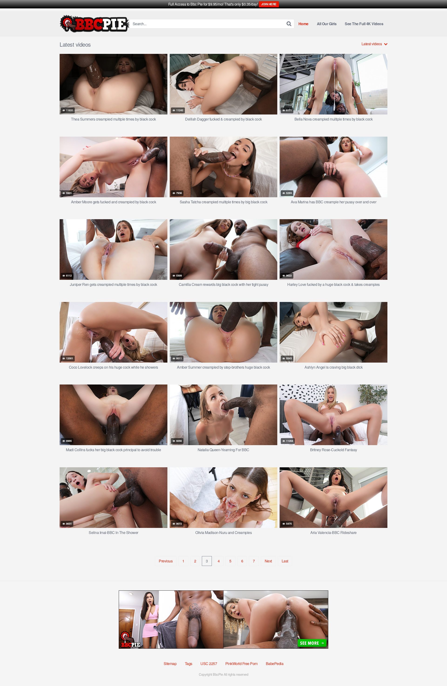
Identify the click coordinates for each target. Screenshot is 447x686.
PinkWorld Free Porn (241, 663)
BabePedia (275, 663)
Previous (166, 561)
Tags (188, 663)
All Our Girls (327, 23)
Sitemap (170, 663)
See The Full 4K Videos (364, 23)
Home (303, 23)
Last (285, 561)
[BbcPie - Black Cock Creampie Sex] (94, 23)
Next (268, 561)
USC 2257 (208, 663)
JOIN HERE (269, 4)
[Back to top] (434, 671)
